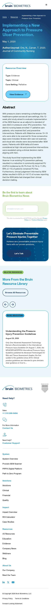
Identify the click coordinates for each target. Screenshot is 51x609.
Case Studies (8, 522)
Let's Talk (18, 253)
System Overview (10, 458)
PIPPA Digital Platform (12, 468)
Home (4, 17)
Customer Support (11, 443)
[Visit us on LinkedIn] (3, 580)
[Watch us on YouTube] (13, 580)
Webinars (6, 553)
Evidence (6, 543)
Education (6, 538)
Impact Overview (9, 512)
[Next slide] (13, 304)
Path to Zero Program (11, 473)
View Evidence (16, 94)
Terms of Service (37, 220)
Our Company (8, 570)
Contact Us (7, 428)
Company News (9, 548)
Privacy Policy (7, 598)
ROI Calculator (8, 517)
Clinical (5, 490)
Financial (6, 495)
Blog (4, 558)
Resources (14, 17)
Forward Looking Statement (12, 604)
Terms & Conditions (22, 598)
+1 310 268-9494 (10, 413)
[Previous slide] (5, 304)
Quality (5, 500)
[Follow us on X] (8, 580)
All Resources (8, 533)
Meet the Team (9, 575)
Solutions (6, 485)
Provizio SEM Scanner (12, 463)
